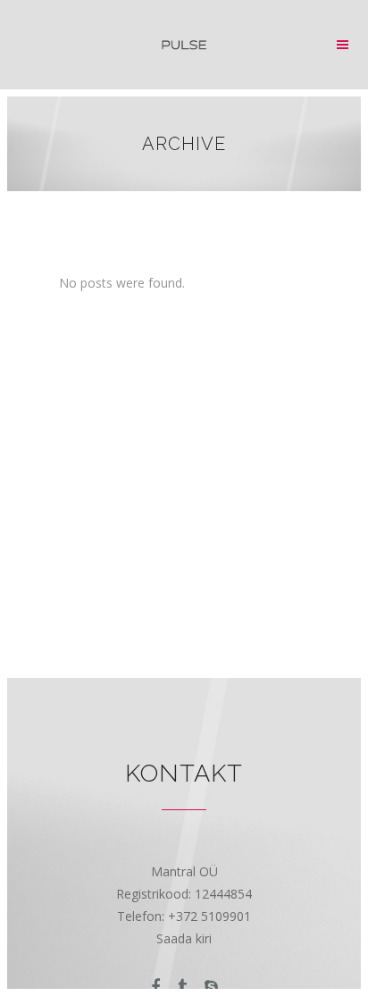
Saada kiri (184, 938)
